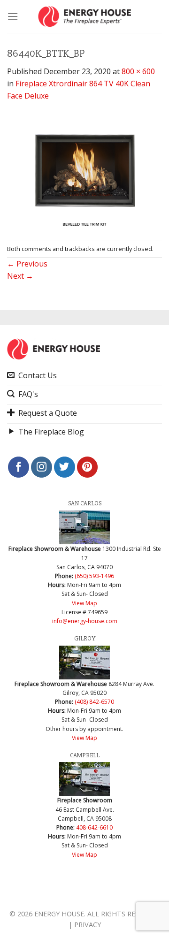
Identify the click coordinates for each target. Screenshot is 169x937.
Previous (27, 264)
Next (20, 276)
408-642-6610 (94, 827)
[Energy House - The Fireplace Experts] (84, 16)
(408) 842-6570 (94, 702)
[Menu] (12, 16)
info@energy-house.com (84, 621)
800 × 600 (138, 71)
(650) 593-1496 (94, 576)
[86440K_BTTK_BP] (84, 170)
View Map (84, 603)
